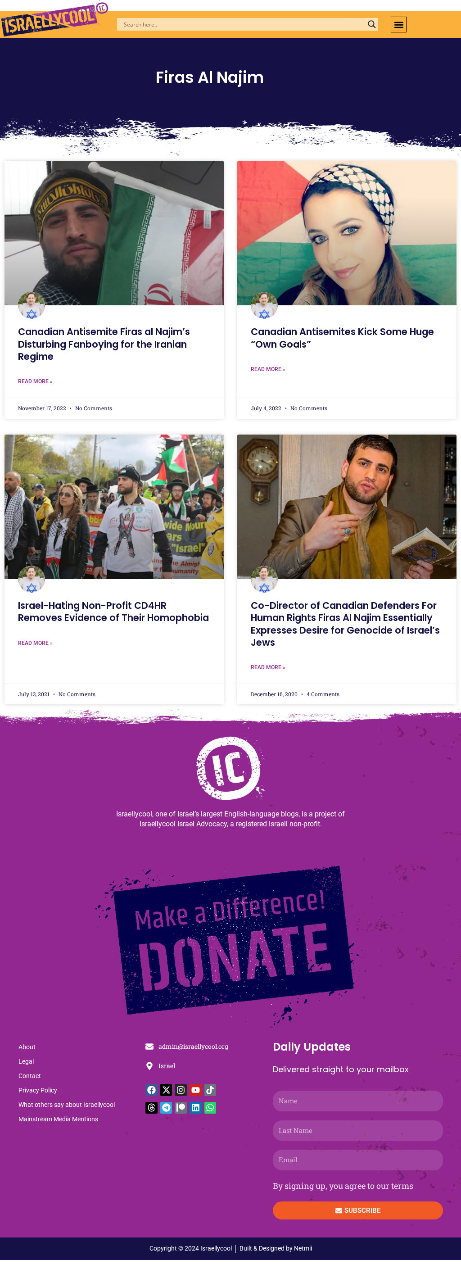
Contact (29, 1075)
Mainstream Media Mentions (58, 1119)
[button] (399, 24)
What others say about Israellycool (66, 1104)
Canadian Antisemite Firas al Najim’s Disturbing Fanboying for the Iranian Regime (104, 344)
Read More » (35, 381)
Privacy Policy (37, 1090)
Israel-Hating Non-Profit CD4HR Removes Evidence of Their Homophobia (113, 611)
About (27, 1047)
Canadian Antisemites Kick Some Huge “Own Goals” (342, 337)
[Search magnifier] (372, 24)
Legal (26, 1061)
